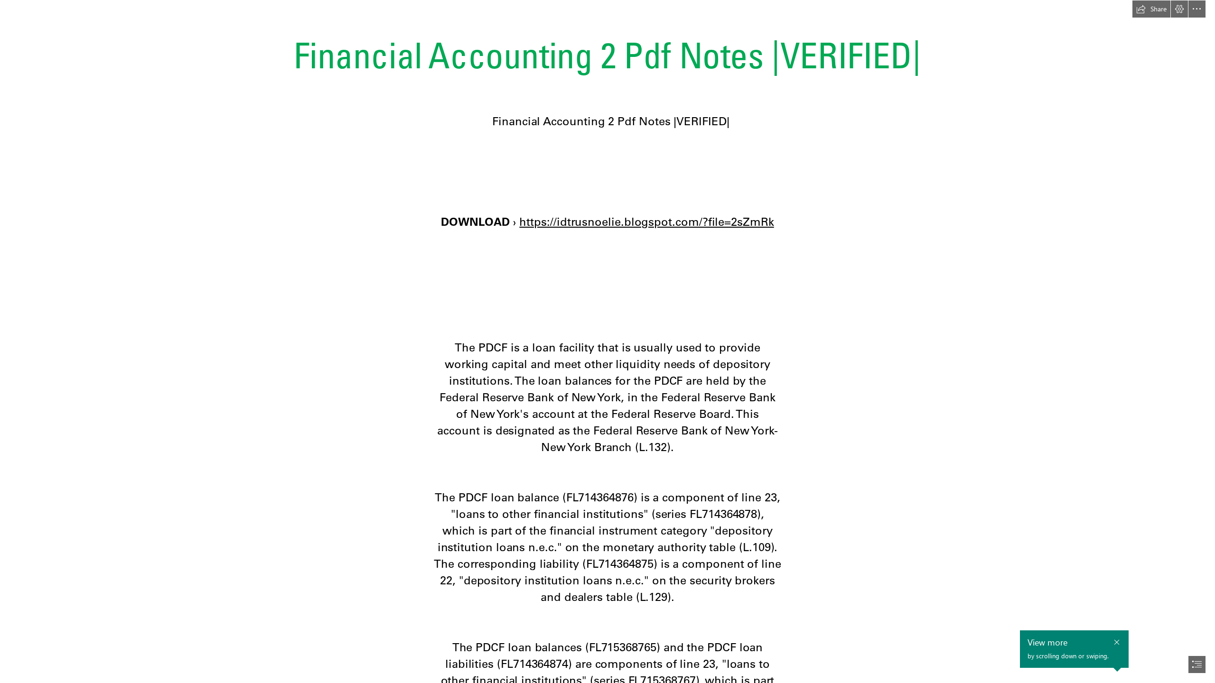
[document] (607, 341)
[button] (1151, 9)
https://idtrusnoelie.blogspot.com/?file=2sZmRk (646, 221)
